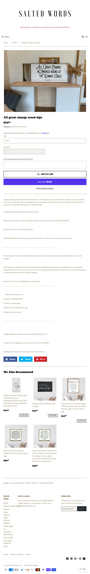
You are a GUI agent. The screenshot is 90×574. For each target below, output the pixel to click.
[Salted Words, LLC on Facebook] (67, 559)
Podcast (6, 509)
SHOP (6, 503)
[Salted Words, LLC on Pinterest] (71, 559)
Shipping (7, 127)
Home (6, 43)
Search (6, 554)
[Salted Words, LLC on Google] (75, 559)
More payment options (45, 188)
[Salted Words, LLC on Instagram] (80, 559)
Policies (28, 554)
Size (5, 136)
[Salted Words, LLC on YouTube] (84, 559)
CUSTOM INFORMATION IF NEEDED (18, 159)
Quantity (7, 147)
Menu (7, 37)
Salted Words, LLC (15, 565)
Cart (86, 37)
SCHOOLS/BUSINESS (12, 506)
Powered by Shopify (31, 565)
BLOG (6, 546)
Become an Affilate (16, 554)
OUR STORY (8, 538)
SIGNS (14, 43)
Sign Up (82, 509)
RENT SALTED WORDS (7, 520)
